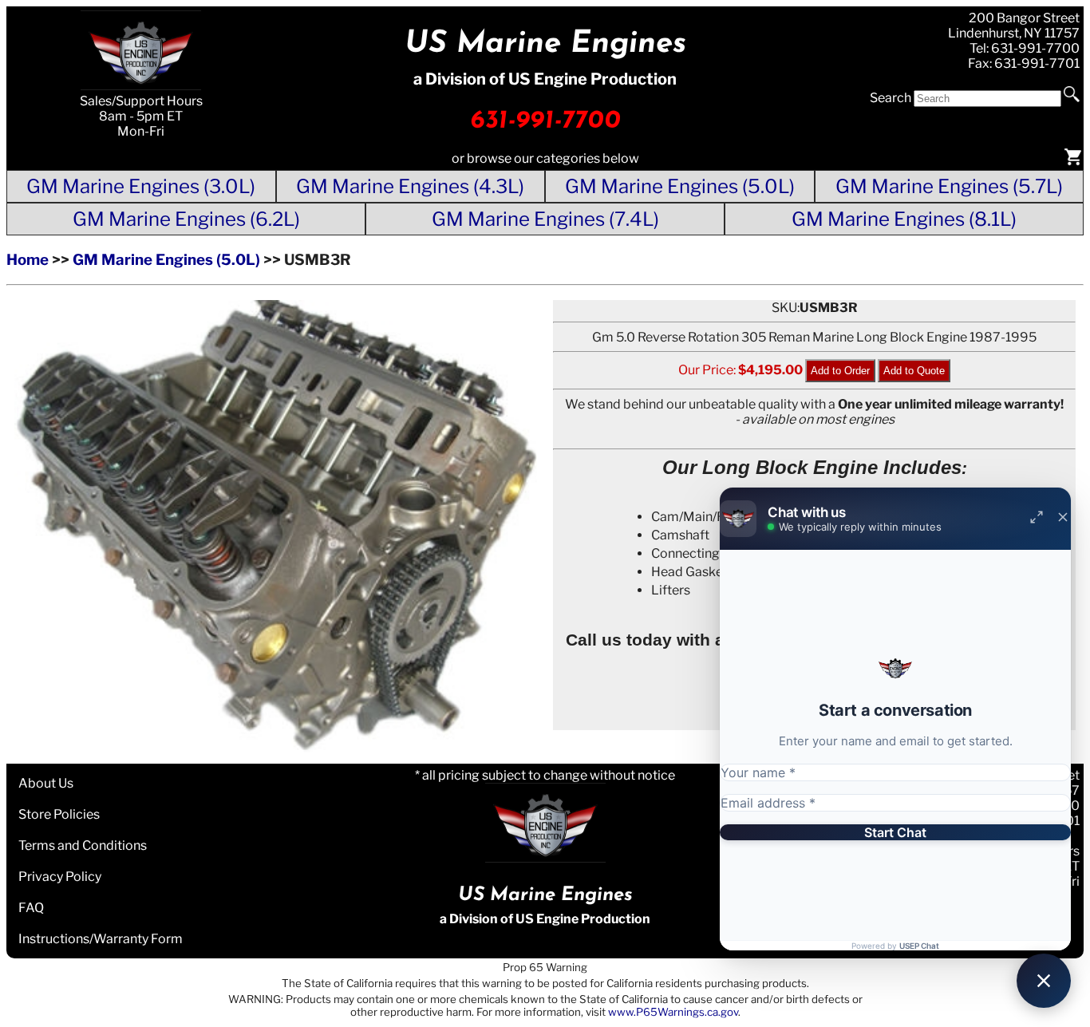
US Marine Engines (545, 44)
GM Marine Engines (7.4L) (545, 219)
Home (27, 260)
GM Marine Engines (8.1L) (904, 219)
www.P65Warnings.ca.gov (673, 1011)
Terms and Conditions (82, 845)
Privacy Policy (59, 876)
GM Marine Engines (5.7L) (949, 186)
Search (890, 97)
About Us (45, 783)
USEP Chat (919, 945)
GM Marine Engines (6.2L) (186, 219)
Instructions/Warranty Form (100, 938)
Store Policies (59, 814)
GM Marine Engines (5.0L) (680, 186)
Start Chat (895, 832)
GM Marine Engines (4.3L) (410, 186)
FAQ (31, 907)
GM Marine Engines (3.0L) (140, 186)
